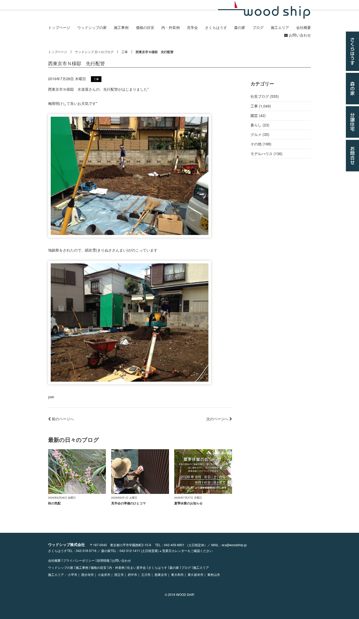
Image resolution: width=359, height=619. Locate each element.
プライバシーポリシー (79, 560)
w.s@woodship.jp (234, 545)
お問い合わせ (299, 35)
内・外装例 (170, 27)
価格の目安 (145, 27)
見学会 (192, 27)
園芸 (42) (258, 115)
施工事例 (121, 27)
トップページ (59, 27)
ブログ (258, 27)
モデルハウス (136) (266, 153)
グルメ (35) (259, 134)
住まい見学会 (136, 567)
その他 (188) (260, 143)
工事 (124, 51)
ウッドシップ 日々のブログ (94, 51)
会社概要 (303, 27)
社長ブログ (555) (264, 96)
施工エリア (280, 27)
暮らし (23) (259, 124)
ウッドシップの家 (92, 27)
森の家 (239, 27)
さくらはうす (216, 27)
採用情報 (103, 560)
